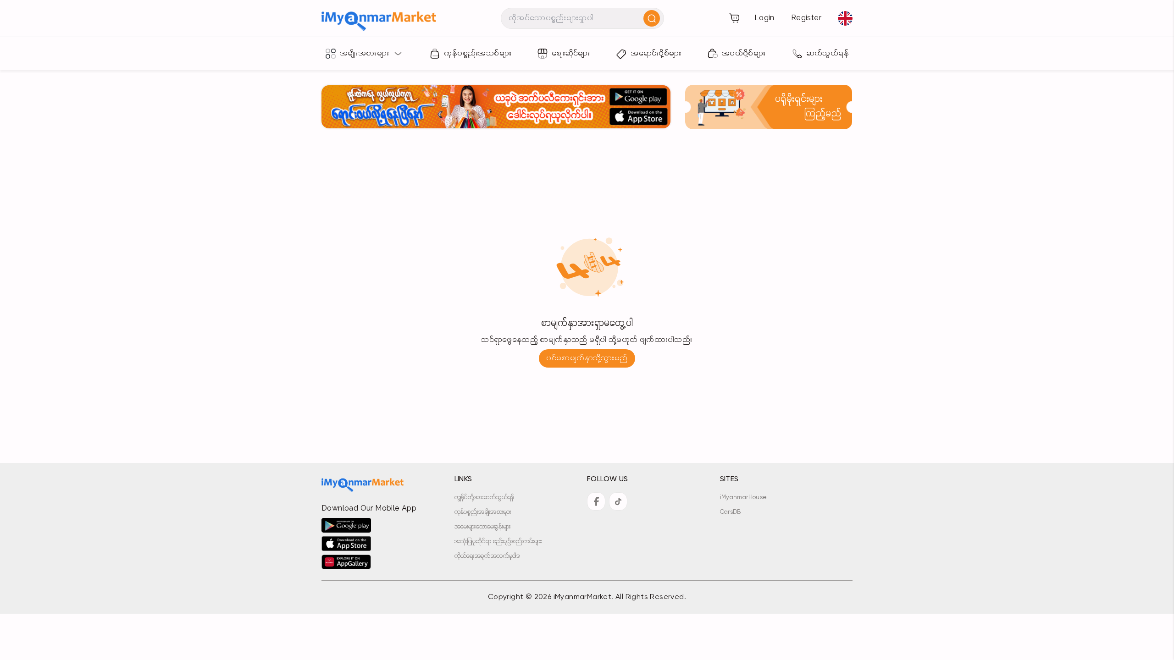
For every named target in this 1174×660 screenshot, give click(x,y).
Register (806, 18)
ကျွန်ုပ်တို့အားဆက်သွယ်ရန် (484, 497)
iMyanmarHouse (743, 497)
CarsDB (730, 512)
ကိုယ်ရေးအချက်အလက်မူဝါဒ (487, 556)
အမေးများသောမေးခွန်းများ (482, 527)
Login (764, 18)
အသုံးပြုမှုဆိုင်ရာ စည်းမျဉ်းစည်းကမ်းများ (498, 541)
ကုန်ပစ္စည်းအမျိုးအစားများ (482, 512)
